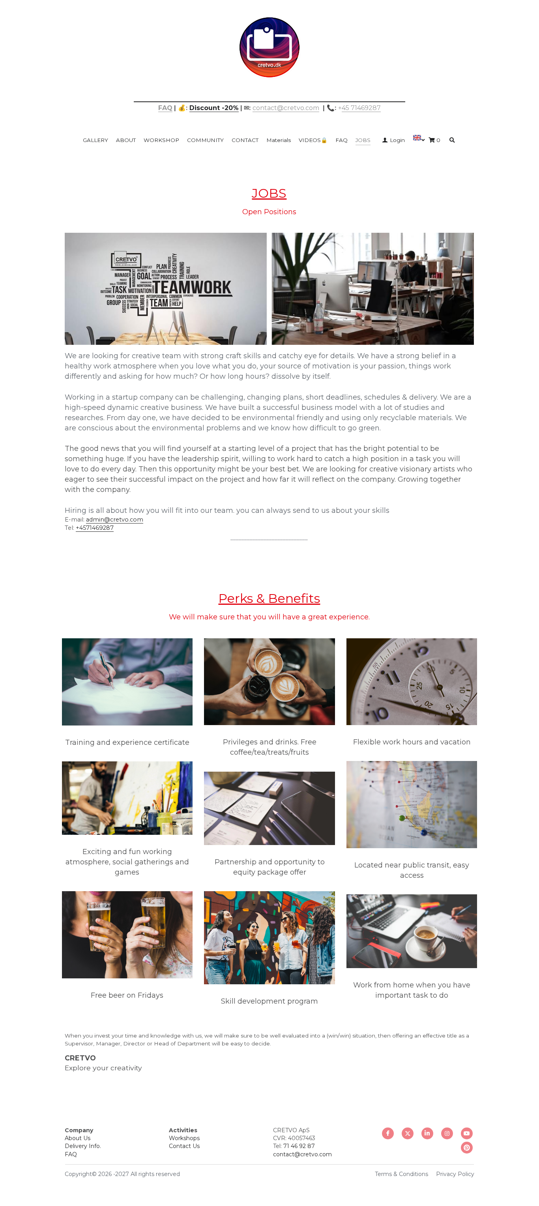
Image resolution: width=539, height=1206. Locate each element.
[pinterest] (467, 1148)
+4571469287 (95, 527)
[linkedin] (427, 1133)
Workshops (184, 1138)
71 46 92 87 (299, 1146)
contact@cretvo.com (286, 108)
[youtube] (467, 1133)
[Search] (452, 140)
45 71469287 (361, 108)
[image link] (269, 46)
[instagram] (447, 1133)
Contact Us (184, 1146)
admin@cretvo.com (114, 519)
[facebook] (388, 1133)
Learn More (45, 1156)
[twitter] (408, 1133)
